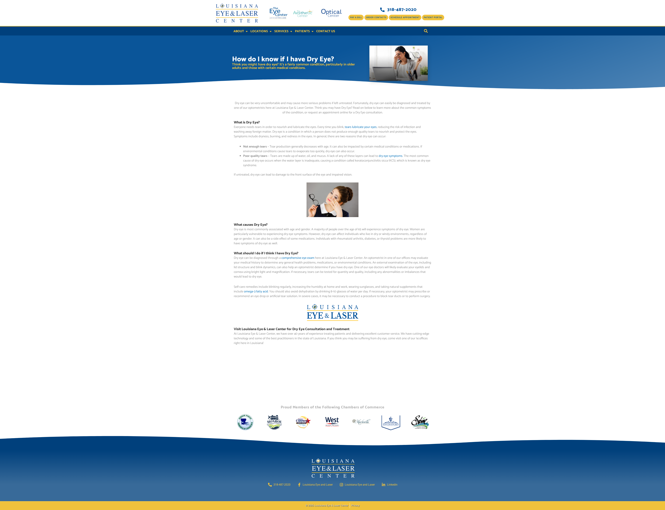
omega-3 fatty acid (256, 291)
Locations (259, 31)
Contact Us (325, 31)
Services (281, 31)
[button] (425, 31)
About (238, 31)
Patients (302, 31)
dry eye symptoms (390, 156)
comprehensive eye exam (297, 258)
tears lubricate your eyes (361, 127)
